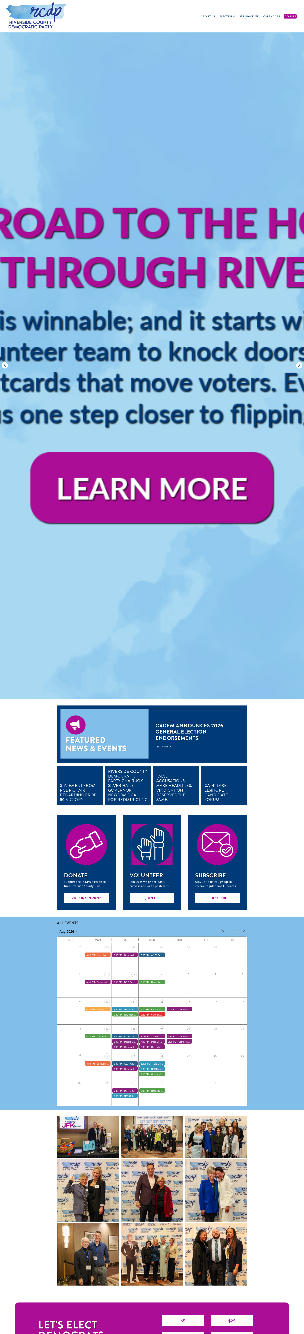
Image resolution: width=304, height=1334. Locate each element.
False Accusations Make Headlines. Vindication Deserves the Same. (174, 788)
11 (134, 1001)
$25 (232, 1321)
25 (134, 1056)
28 (134, 947)
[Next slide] (299, 365)
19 (161, 1028)
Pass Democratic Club (162, 1041)
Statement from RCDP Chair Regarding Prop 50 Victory (78, 793)
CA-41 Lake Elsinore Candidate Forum (216, 793)
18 (134, 1028)
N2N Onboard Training (135, 1009)
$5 (183, 1321)
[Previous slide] (5, 365)
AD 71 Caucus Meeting (135, 1036)
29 (161, 947)
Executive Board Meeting (109, 955)
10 (107, 1001)
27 (107, 947)
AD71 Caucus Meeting (135, 1063)
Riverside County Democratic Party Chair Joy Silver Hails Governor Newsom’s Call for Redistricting (128, 786)
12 (161, 1001)
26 (161, 1056)
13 (188, 1001)
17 (107, 1028)
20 (188, 1028)
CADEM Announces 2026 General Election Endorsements (189, 732)
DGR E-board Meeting (135, 982)
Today (233, 929)
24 (107, 1056)
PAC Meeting (130, 1014)
